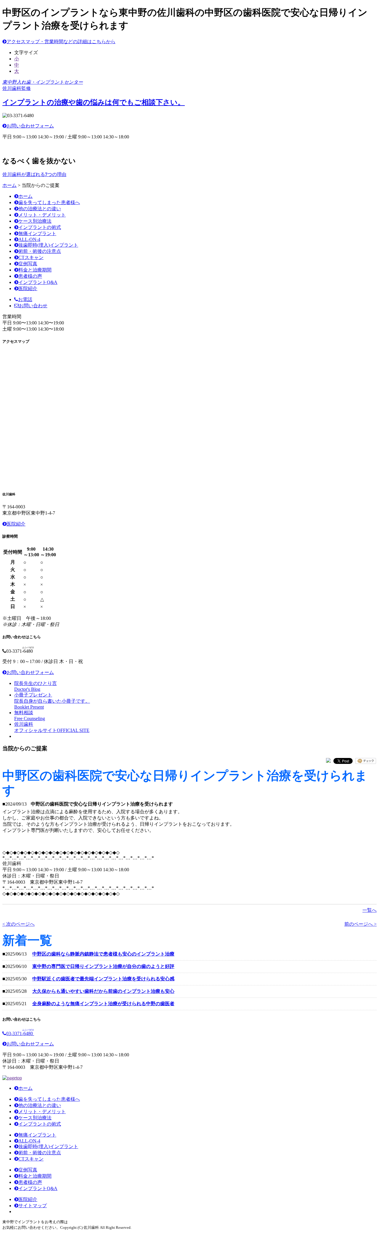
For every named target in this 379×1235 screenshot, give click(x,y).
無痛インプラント (37, 233)
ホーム (9, 185)
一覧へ (369, 910)
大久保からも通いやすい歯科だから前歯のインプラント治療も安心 (103, 991)
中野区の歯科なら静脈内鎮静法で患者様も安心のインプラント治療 (103, 953)
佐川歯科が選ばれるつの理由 (34, 174)
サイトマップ (32, 1205)
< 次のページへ (18, 924)
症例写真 (27, 263)
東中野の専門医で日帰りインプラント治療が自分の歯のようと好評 (103, 966)
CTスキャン (31, 257)
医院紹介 (27, 288)
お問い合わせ (33, 305)
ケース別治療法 (35, 221)
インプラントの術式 (39, 227)
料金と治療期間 (35, 269)
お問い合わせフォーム (30, 125)
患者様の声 (30, 276)
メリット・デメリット (42, 214)
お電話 (25, 299)
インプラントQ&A (37, 282)
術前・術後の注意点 (39, 251)
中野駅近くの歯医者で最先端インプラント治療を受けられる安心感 (103, 978)
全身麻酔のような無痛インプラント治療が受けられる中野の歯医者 (103, 1003)
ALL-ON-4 (29, 239)
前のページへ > (360, 924)
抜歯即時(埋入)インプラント (48, 245)
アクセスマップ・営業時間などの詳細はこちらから (61, 41)
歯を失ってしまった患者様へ (49, 202)
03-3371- (20, 1033)
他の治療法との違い (39, 208)
